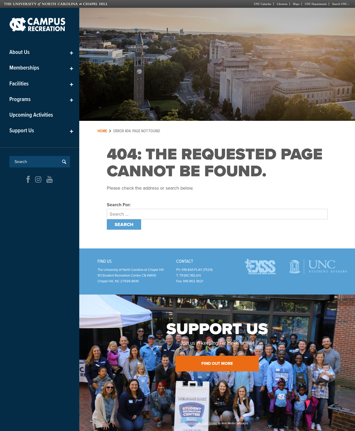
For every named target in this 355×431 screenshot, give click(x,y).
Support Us (41, 131)
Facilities (41, 84)
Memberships (41, 68)
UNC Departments (316, 3)
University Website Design (201, 423)
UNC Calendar (262, 3)
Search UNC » (340, 3)
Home (102, 131)
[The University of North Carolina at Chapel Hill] (91, 4)
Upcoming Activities (31, 115)
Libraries (282, 3)
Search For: (119, 205)
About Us (41, 52)
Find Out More (217, 363)
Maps (296, 3)
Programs (41, 99)
